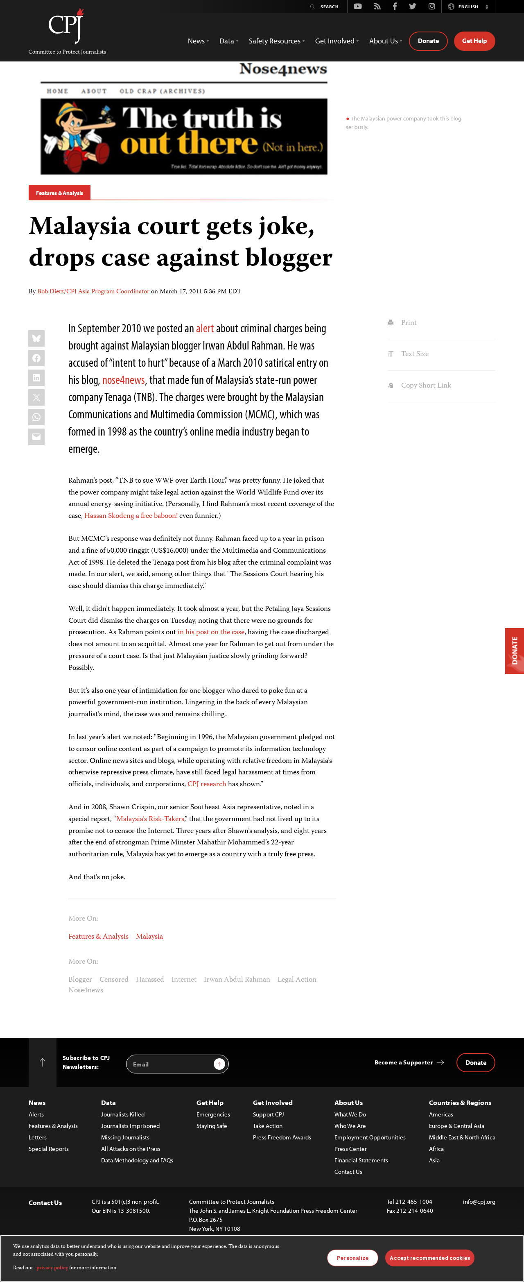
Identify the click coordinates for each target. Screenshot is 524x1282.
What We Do (350, 1114)
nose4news (123, 379)
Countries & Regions (460, 1102)
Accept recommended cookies (430, 1258)
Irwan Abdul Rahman (237, 980)
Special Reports (49, 1149)
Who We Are (350, 1126)
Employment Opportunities (370, 1137)
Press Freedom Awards (282, 1137)
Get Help (474, 40)
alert (205, 328)
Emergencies (213, 1114)
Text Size (414, 354)
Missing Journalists (125, 1137)
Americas (441, 1114)
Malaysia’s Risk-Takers (150, 819)
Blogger (80, 980)
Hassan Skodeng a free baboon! (131, 516)
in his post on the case (211, 632)
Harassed (150, 980)
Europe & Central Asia (456, 1126)
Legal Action (297, 980)
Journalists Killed (123, 1114)
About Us (348, 1102)
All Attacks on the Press (130, 1149)
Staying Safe (211, 1126)
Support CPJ (268, 1114)
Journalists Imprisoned (130, 1126)
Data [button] (226, 40)
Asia (434, 1160)
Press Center (350, 1149)
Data (108, 1102)
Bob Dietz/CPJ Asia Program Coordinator (93, 292)
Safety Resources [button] (274, 40)
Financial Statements (361, 1160)
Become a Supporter (404, 1062)
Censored (114, 980)
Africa (436, 1149)
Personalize (352, 1258)
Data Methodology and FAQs (137, 1160)
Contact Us (348, 1171)
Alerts (36, 1114)
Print (408, 323)
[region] (262, 1258)
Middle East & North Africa (462, 1137)
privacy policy (52, 1268)
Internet (184, 980)
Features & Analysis (59, 193)
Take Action (267, 1126)
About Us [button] (383, 40)
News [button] (196, 40)
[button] (487, 6)
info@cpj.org (479, 1201)
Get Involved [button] (335, 40)
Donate (428, 40)
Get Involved (273, 1102)
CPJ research (206, 784)
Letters (38, 1137)
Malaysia (149, 937)
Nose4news (85, 991)
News (37, 1102)
